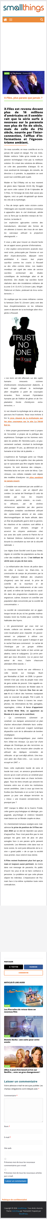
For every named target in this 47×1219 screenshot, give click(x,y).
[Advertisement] (23, 46)
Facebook (33, 967)
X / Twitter (13, 967)
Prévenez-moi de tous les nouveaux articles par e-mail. (23, 1174)
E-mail (7, 1137)
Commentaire (10, 1095)
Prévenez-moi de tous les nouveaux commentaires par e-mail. (19, 1164)
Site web (7, 1148)
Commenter (23, 973)
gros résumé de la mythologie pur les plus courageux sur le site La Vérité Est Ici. (23, 421)
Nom (7, 1126)
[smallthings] (5, 19)
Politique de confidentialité (14, 1199)
